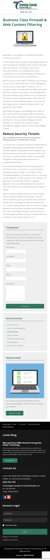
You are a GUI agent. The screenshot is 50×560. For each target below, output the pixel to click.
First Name (10, 247)
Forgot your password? (10, 540)
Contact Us (25, 306)
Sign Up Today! (14, 413)
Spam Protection (12, 335)
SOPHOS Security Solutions (16, 339)
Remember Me (11, 525)
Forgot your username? (10, 536)
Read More (10, 460)
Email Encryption (12, 342)
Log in (25, 532)
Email (8, 265)
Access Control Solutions (15, 346)
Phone (8, 274)
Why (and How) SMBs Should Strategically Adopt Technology (22, 444)
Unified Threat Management (16, 328)
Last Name (10, 256)
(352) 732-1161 (26, 12)
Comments (10, 283)
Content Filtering (12, 332)
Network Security (12, 325)
